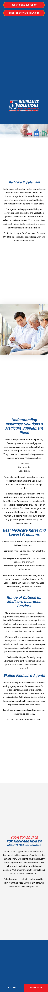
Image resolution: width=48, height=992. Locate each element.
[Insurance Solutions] (24, 106)
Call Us (12, 987)
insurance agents (13, 196)
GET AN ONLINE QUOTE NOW (24, 5)
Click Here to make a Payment (24, 13)
